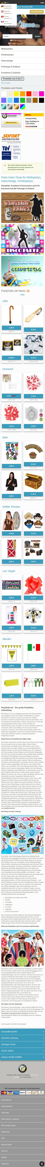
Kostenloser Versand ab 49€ (22, 7)
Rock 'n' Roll (15, 800)
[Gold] (16, 106)
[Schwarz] (41, 100)
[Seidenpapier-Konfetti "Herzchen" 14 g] (33, 382)
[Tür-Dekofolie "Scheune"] (11, 548)
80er (5, 437)
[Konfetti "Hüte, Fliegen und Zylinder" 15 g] (33, 344)
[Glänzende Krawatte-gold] (33, 315)
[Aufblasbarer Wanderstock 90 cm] (11, 314)
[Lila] (3, 100)
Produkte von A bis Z (12, 79)
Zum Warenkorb (36, 12)
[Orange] (22, 93)
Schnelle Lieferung (9, 1038)
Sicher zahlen (7, 1051)
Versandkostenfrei (9, 1032)
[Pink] (41, 93)
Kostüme (35, 971)
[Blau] (16, 100)
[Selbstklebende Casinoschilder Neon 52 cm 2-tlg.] (11, 584)
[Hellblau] (10, 100)
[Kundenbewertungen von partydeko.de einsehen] (11, 114)
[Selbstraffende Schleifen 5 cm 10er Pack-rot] (33, 584)
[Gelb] (16, 93)
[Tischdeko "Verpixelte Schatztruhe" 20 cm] (33, 481)
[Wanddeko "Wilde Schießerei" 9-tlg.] (33, 548)
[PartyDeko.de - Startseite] (22, 24)
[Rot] (28, 93)
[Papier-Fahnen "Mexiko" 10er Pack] (33, 652)
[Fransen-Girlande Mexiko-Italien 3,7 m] (33, 682)
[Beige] (10, 93)
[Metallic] (3, 106)
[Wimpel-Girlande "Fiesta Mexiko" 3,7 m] (11, 652)
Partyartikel (15, 858)
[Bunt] (22, 106)
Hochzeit (7, 369)
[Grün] (22, 100)
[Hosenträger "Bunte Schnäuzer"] (11, 482)
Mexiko (6, 639)
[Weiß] (3, 93)
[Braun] (35, 100)
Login (42, 3)
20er (5, 301)
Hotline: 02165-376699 (11, 1057)
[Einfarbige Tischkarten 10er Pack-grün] (11, 682)
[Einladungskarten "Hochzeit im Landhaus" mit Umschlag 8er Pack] (11, 382)
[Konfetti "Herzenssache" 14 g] (11, 413)
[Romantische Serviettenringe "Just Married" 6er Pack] (33, 413)
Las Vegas (8, 571)
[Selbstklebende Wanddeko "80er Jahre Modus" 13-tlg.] (11, 452)
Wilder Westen (11, 506)
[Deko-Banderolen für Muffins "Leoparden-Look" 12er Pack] (33, 451)
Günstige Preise (8, 1044)
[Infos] (11, 135)
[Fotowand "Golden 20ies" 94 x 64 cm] (11, 344)
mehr (22, 294)
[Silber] (10, 106)
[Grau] (28, 100)
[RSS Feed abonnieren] (27, 291)
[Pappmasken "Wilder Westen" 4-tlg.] (33, 520)
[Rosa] (35, 93)
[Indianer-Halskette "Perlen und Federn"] (11, 520)
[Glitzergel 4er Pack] (11, 614)
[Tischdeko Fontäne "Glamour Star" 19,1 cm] (33, 614)
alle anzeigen (5, 83)
